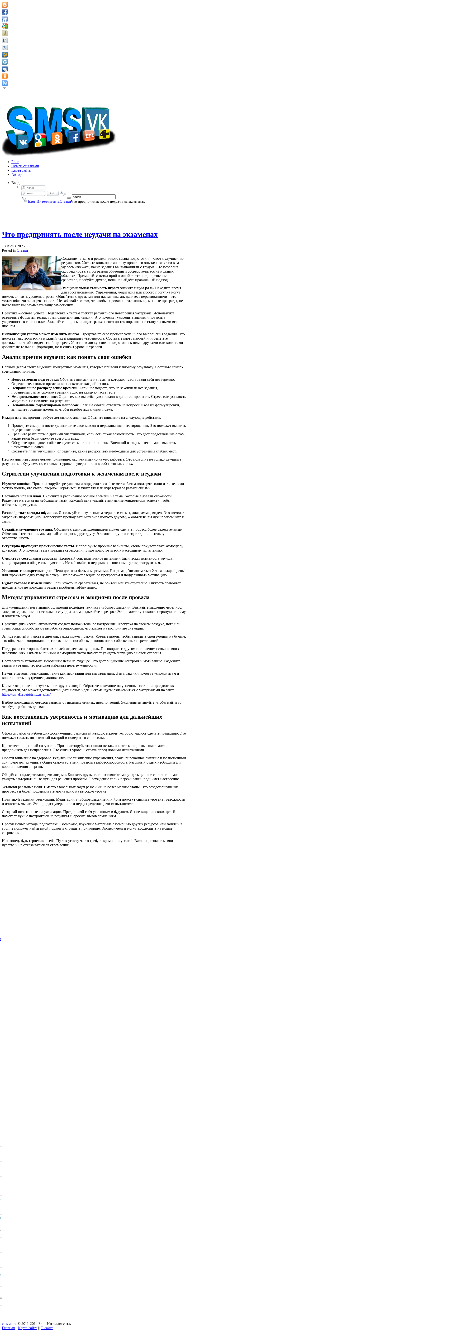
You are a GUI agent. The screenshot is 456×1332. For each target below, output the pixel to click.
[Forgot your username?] (24, 199)
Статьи (65, 201)
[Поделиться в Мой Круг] (5, 62)
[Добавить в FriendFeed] (5, 19)
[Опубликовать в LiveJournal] (5, 47)
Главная (8, 1328)
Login (52, 193)
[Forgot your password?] (63, 193)
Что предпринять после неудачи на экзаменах (80, 234)
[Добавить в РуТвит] (5, 83)
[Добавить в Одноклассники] (5, 76)
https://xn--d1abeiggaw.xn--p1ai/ (26, 694)
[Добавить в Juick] (5, 33)
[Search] (69, 198)
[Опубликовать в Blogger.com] (5, 5)
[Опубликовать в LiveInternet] (5, 40)
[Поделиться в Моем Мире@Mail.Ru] (5, 55)
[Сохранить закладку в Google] (5, 26)
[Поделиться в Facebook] (5, 12)
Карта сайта (27, 1328)
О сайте (47, 1328)
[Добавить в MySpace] (5, 69)
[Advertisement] (94, 214)
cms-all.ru (9, 1324)
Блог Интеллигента (44, 201)
